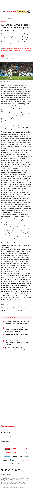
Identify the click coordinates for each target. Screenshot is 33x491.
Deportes (10, 18)
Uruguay (4, 307)
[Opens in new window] (6, 470)
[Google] (2, 470)
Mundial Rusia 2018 (13, 311)
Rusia (3, 311)
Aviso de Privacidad (7, 474)
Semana (3, 18)
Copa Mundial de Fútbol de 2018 (18, 307)
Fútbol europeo (25, 311)
